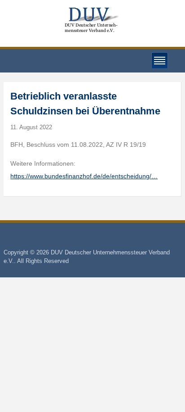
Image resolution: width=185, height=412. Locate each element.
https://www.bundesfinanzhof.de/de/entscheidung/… (84, 176)
